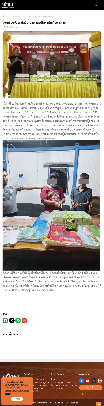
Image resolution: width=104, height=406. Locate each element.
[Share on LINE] (18, 320)
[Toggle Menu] (100, 5)
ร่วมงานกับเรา (90, 387)
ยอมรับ (17, 399)
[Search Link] (96, 5)
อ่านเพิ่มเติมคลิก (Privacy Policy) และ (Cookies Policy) (17, 390)
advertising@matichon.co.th (63, 382)
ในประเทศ (16, 16)
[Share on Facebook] (5, 320)
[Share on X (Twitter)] (12, 320)
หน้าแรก (6, 16)
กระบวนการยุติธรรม (31, 16)
